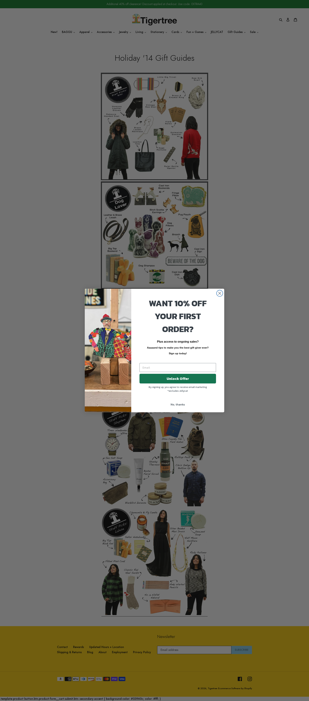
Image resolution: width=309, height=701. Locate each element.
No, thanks (178, 404)
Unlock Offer (178, 378)
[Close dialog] (220, 293)
